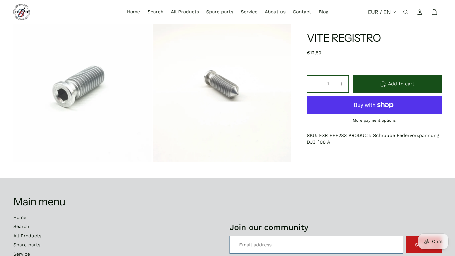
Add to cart (401, 83)
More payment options (374, 120)
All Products (27, 235)
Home (19, 217)
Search (21, 226)
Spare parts (26, 244)
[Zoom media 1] (82, 93)
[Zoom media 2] (222, 93)
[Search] (405, 12)
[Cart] (434, 12)
